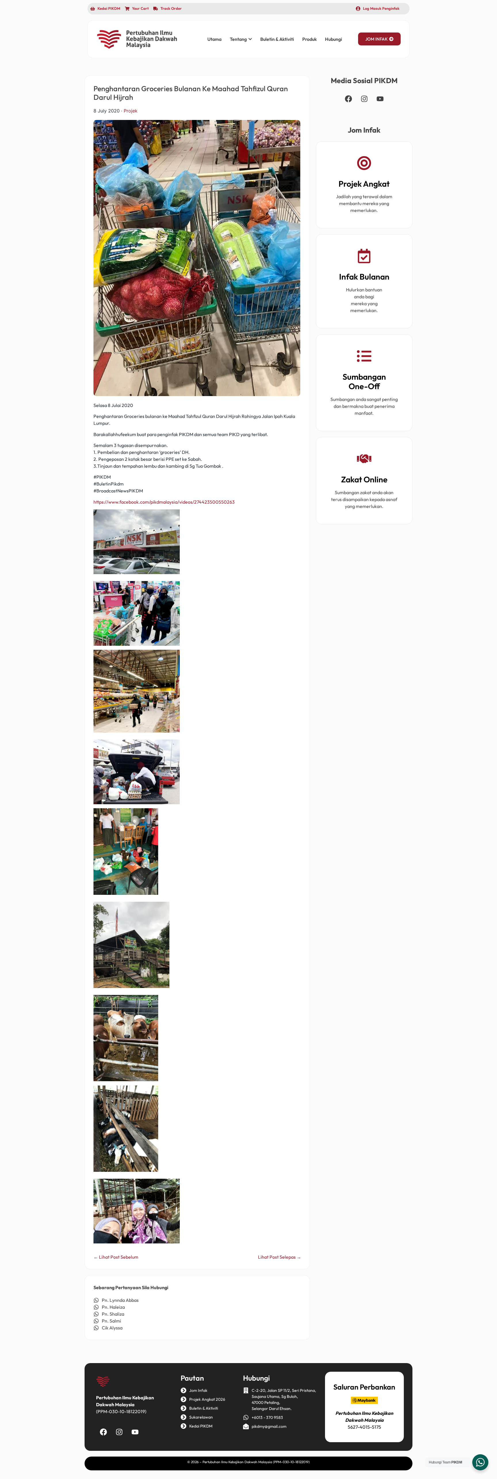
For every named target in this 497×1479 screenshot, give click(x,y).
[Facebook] (348, 99)
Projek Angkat (364, 184)
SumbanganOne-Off (364, 381)
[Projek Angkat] (364, 164)
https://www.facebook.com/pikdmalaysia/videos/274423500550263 (164, 502)
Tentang (238, 39)
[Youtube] (380, 99)
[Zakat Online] (364, 460)
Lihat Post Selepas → (279, 1257)
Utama (214, 39)
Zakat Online (364, 479)
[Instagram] (364, 99)
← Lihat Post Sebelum (115, 1257)
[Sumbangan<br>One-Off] (364, 357)
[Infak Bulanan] (364, 257)
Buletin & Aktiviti (277, 39)
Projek (130, 111)
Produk (309, 39)
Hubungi (333, 39)
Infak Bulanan (364, 277)
